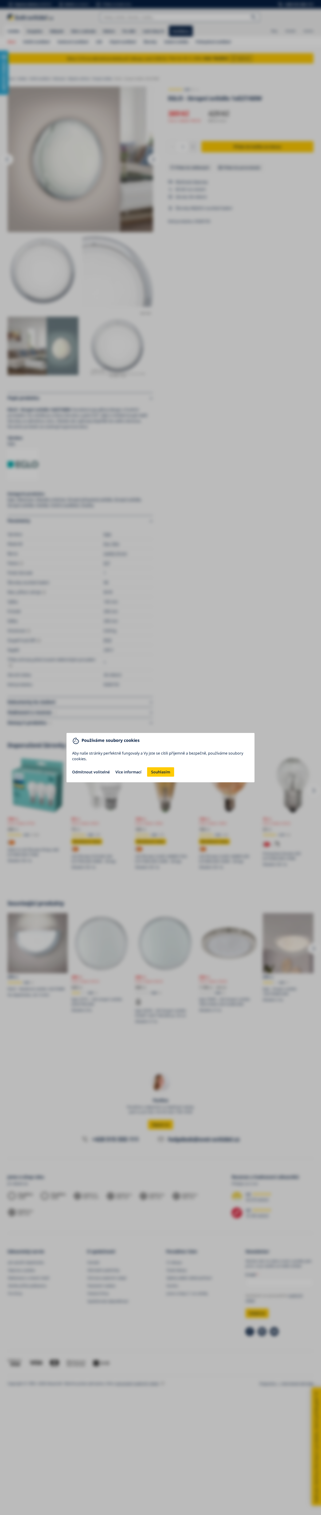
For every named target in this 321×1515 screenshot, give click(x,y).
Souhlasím (160, 772)
